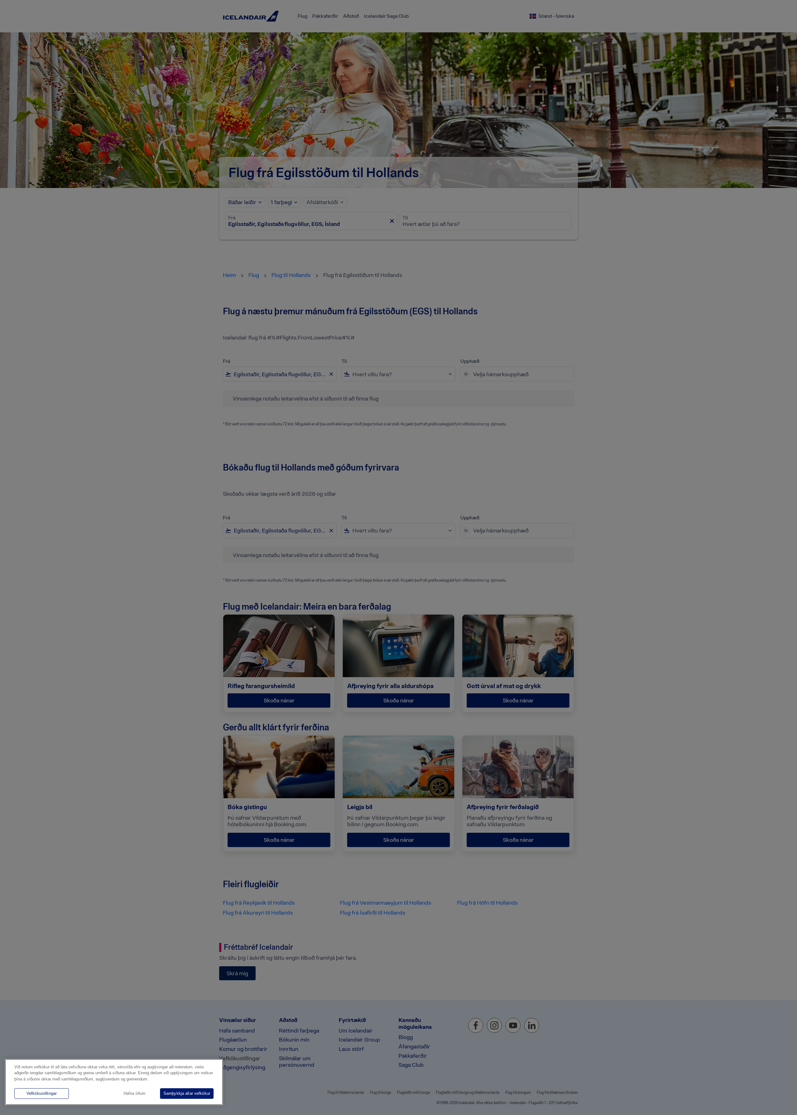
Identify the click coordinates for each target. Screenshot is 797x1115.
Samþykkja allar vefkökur (186, 1093)
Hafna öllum (134, 1093)
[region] (114, 1082)
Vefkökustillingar (41, 1093)
